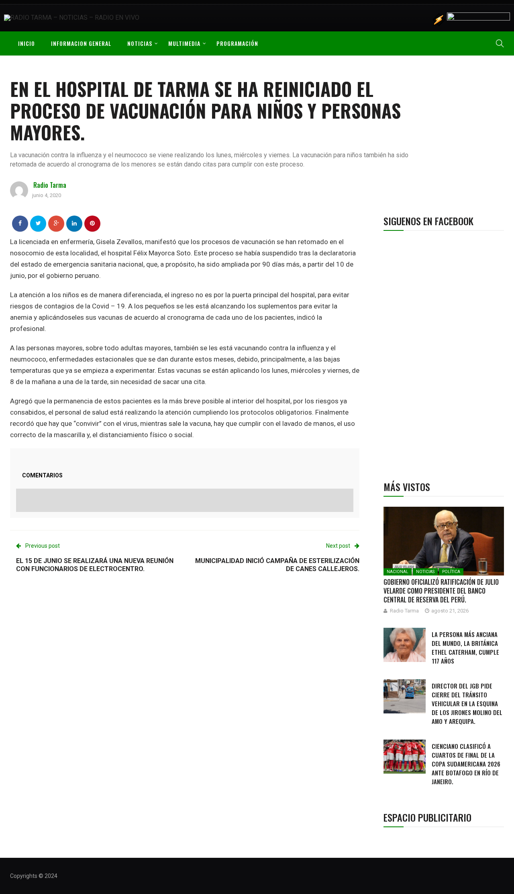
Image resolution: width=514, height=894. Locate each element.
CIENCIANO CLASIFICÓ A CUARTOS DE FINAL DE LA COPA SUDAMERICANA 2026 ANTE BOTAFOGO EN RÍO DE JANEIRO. (466, 764)
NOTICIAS (139, 43)
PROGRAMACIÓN (237, 43)
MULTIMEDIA (184, 43)
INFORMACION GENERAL (81, 43)
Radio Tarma (49, 185)
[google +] (56, 223)
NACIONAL (397, 571)
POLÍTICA (451, 571)
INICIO (26, 43)
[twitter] (38, 223)
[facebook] (20, 223)
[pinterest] (92, 223)
